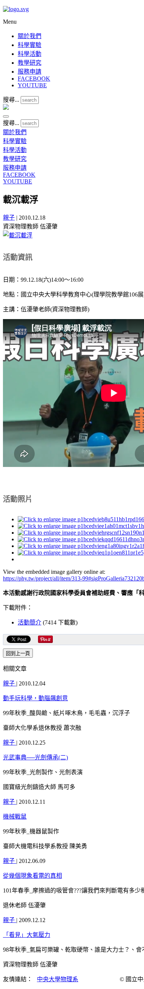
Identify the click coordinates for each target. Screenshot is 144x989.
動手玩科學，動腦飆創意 (35, 698)
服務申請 (29, 71)
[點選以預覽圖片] (17, 235)
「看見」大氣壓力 (26, 935)
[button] (6, 116)
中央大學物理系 (57, 979)
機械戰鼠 (15, 816)
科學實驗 (29, 45)
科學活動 (29, 54)
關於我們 (29, 36)
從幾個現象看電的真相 (32, 876)
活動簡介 (29, 622)
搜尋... (11, 99)
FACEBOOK (34, 78)
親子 (9, 217)
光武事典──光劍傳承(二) (35, 757)
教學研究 (29, 63)
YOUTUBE (32, 85)
